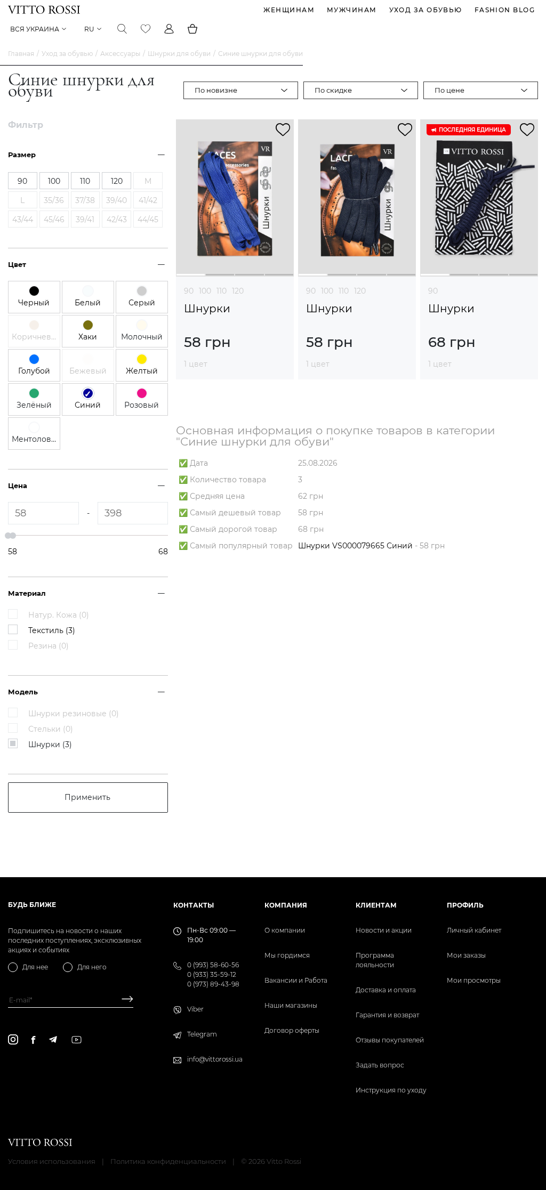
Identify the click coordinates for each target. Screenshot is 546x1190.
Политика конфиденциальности (168, 1161)
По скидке (333, 90)
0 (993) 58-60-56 (213, 965)
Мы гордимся (287, 955)
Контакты (193, 905)
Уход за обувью (425, 10)
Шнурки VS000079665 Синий (355, 546)
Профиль (465, 905)
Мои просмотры (474, 980)
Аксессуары (120, 54)
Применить (87, 797)
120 (238, 291)
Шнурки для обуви (179, 54)
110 (221, 291)
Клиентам (376, 905)
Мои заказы (466, 955)
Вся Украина (34, 29)
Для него (92, 967)
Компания (285, 905)
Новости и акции (384, 930)
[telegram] (53, 1039)
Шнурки (207, 308)
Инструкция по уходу (391, 1090)
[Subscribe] (123, 1000)
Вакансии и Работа (295, 980)
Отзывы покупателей (390, 1040)
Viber (195, 1009)
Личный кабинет (474, 930)
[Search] (122, 29)
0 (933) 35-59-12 (211, 974)
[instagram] (13, 1039)
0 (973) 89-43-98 (213, 984)
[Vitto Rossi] (44, 9)
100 (205, 291)
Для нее (35, 967)
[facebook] (33, 1039)
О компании (284, 930)
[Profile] (169, 29)
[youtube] (76, 1040)
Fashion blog (505, 10)
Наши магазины (290, 1005)
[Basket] (192, 29)
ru (89, 29)
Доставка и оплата (386, 990)
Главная (21, 54)
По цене (449, 90)
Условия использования (51, 1161)
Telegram (202, 1034)
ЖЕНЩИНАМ (289, 10)
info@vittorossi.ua (215, 1059)
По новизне (216, 90)
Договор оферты (291, 1030)
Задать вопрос (380, 1065)
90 (189, 291)
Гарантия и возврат (387, 1015)
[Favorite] (145, 29)
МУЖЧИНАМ (352, 10)
